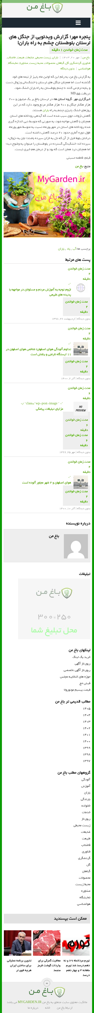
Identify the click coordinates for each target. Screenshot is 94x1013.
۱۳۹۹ (86, 747)
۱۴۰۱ (86, 734)
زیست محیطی (82, 825)
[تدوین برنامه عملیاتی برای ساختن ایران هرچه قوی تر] (17, 943)
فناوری (86, 851)
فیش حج (85, 683)
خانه (47, 1007)
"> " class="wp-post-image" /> (42, 406)
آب (74, 248)
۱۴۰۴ (86, 715)
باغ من (86, 57)
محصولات (49, 63)
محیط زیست (82, 884)
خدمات (86, 812)
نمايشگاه (13, 63)
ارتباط (69, 1007)
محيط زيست (36, 63)
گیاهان (60, 63)
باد (68, 248)
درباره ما (33, 1007)
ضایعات (85, 831)
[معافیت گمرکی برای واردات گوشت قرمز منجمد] (46, 943)
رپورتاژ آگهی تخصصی (77, 670)
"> (40, 289)
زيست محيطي (43, 57)
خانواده (85, 805)
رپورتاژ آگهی (82, 663)
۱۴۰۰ (86, 741)
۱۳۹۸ (86, 754)
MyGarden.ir (29, 1002)
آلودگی (85, 779)
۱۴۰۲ (86, 728)
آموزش (85, 786)
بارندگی (85, 799)
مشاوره (24, 63)
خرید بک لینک (81, 657)
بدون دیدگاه (67, 68)
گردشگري (75, 63)
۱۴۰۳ (86, 721)
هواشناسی (83, 904)
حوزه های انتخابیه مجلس (75, 676)
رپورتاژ (85, 818)
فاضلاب (11, 57)
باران (55, 57)
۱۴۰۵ (86, 708)
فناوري (86, 63)
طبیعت (20, 57)
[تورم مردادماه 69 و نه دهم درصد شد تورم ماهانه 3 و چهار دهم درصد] (76, 943)
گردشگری (84, 858)
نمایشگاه (85, 897)
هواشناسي (84, 68)
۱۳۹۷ (86, 760)
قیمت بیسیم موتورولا (77, 689)
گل (67, 63)
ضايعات (30, 57)
